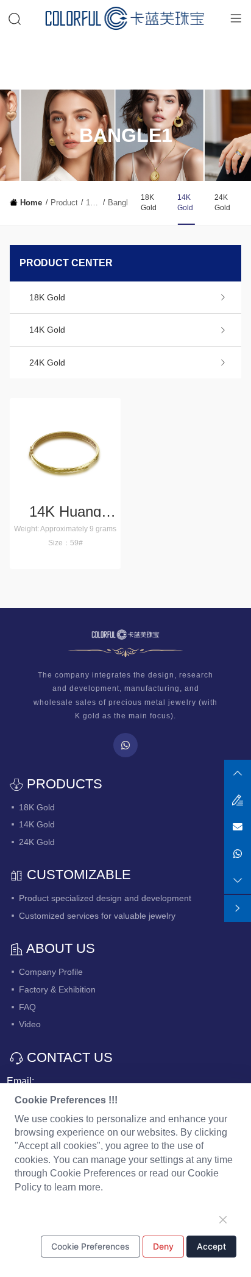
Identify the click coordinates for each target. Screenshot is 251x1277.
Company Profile (51, 972)
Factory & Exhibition (57, 989)
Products (64, 202)
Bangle (117, 202)
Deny (163, 1246)
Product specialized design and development (105, 898)
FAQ (27, 1007)
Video (30, 1024)
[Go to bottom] (237, 879)
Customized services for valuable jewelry (97, 916)
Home (31, 202)
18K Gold (149, 202)
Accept (211, 1246)
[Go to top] (237, 772)
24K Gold (222, 202)
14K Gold (92, 203)
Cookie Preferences (90, 1246)
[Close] (223, 1220)
